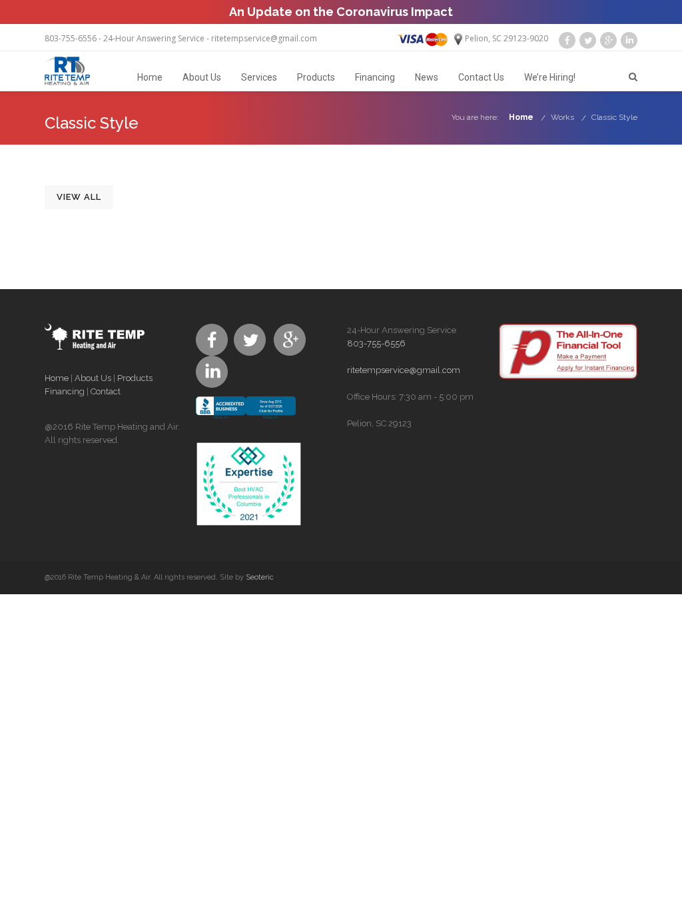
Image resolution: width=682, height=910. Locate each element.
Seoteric (260, 577)
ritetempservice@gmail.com (264, 38)
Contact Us (481, 77)
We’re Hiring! (549, 77)
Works (562, 117)
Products (316, 77)
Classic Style (614, 117)
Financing (375, 77)
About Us (201, 77)
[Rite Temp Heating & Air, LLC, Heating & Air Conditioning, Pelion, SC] (246, 419)
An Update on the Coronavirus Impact (341, 12)
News (426, 77)
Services (259, 77)
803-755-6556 (71, 38)
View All (79, 197)
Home (150, 77)
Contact (106, 391)
